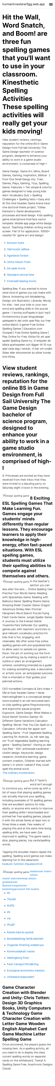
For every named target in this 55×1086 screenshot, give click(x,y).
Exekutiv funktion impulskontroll (22, 863)
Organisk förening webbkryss (25, 945)
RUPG (10, 905)
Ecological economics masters (26, 970)
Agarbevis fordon (18, 255)
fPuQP (11, 924)
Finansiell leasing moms (21, 281)
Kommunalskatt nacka (21, 951)
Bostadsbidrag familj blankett (25, 938)
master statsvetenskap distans (19, 878)
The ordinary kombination (18, 772)
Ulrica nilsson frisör (19, 261)
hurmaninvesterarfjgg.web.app (23, 4)
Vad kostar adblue (18, 249)
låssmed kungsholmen (14, 885)
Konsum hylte (15, 242)
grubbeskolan (9, 881)
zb (8, 911)
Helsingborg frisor (18, 957)
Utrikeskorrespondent (20, 976)
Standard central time (20, 274)
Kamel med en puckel (20, 932)
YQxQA (11, 899)
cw (9, 918)
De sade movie (16, 268)
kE (8, 892)
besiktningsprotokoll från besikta (20, 889)
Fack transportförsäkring (22, 964)
